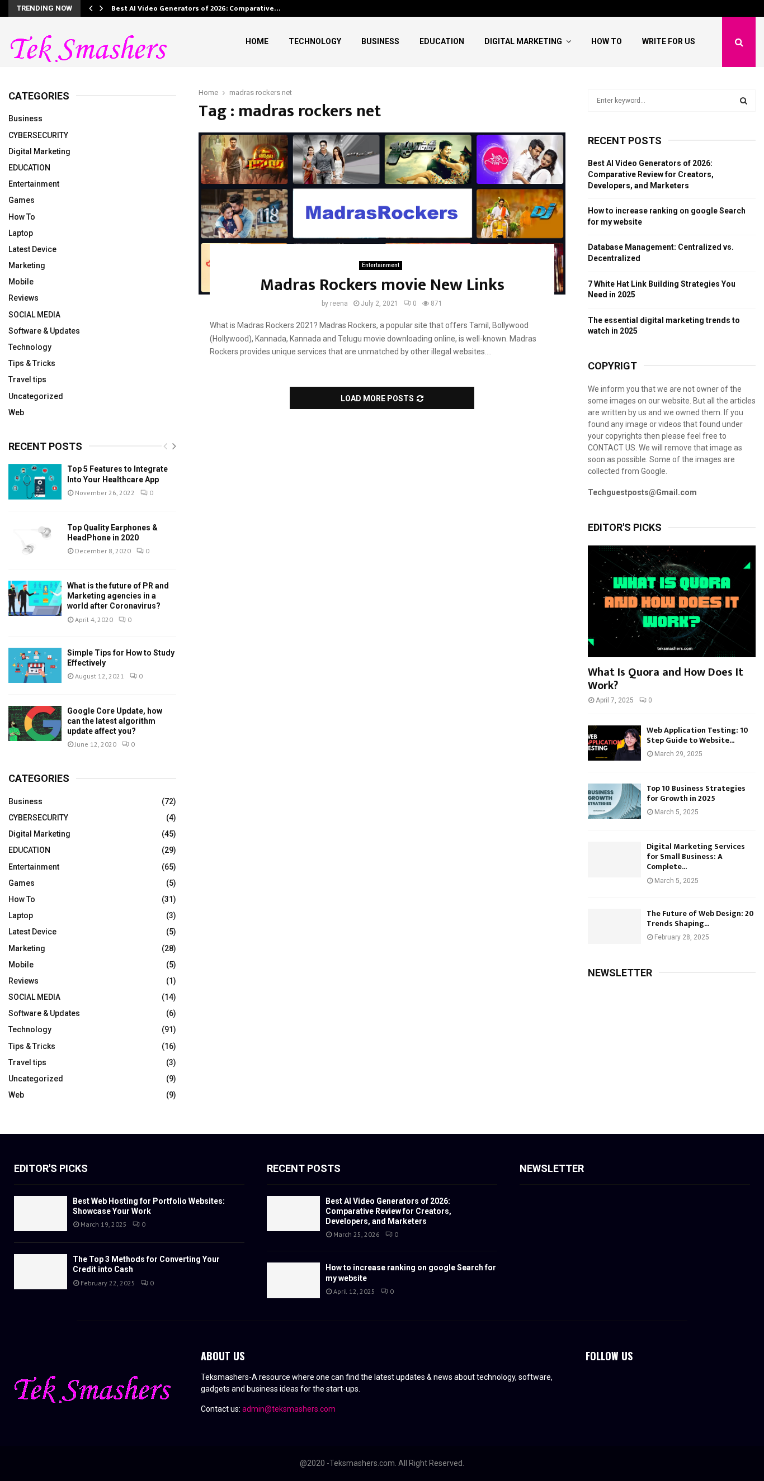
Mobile (21, 281)
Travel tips (27, 379)
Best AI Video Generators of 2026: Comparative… (195, 8)
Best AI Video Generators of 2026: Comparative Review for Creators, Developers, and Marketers (651, 174)
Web (16, 412)
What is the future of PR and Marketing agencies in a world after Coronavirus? (118, 595)
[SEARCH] (744, 100)
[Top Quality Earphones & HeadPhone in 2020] (35, 540)
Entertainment (380, 265)
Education (441, 41)
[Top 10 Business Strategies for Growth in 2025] (614, 801)
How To (606, 41)
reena (339, 303)
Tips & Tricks (31, 363)
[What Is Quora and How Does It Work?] (672, 601)
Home (257, 41)
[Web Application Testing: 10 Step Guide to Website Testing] (614, 743)
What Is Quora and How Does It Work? (665, 679)
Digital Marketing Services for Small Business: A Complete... (696, 856)
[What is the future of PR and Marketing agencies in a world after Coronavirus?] (35, 598)
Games (21, 200)
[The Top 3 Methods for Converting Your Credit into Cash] (40, 1271)
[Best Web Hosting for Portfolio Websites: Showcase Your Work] (40, 1213)
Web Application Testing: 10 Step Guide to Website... (697, 735)
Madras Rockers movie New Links (382, 285)
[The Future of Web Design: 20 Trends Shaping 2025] (614, 926)
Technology (315, 41)
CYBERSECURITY (38, 135)
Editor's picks (51, 1168)
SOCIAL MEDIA (34, 314)
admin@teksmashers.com (289, 1408)
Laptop (20, 233)
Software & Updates (44, 330)
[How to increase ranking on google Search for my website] (293, 1280)
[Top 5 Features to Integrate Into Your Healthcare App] (35, 481)
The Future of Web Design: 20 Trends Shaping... (700, 918)
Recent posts (45, 446)
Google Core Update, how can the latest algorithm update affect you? (114, 720)
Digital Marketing (523, 41)
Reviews (23, 297)
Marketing (26, 265)
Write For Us (668, 41)
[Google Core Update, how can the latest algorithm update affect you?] (35, 723)
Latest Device (32, 249)
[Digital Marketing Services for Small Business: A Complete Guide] (614, 859)
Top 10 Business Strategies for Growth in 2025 (696, 793)
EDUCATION (29, 167)
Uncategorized (35, 396)
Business (380, 41)
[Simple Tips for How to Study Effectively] (35, 665)
